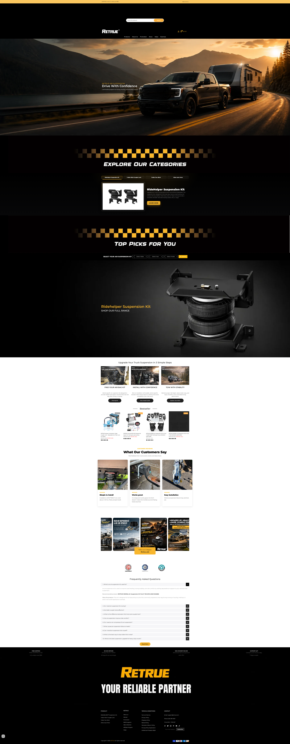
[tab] (112, 177)
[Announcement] (105, 2)
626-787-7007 (171, 718)
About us (125, 714)
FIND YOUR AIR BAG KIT (115, 387)
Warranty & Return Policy (148, 725)
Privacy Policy (145, 717)
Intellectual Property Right (149, 730)
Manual (125, 717)
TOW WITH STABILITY (175, 387)
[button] (104, 440)
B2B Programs (127, 722)
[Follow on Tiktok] (179, 726)
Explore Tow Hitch (175, 400)
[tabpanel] (145, 196)
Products (127, 36)
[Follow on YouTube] (176, 726)
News (150, 36)
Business (163, 36)
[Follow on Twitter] (167, 726)
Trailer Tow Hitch (105, 720)
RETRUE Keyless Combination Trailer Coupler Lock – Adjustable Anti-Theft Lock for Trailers (110, 435)
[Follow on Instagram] (170, 726)
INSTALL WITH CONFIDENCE (145, 387)
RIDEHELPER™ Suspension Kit (109, 715)
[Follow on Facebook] (165, 726)
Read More (145, 644)
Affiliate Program (128, 727)
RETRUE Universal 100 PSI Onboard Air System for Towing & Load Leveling (132, 434)
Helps (156, 36)
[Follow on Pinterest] (173, 726)
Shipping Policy (146, 720)
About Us (135, 36)
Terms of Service (146, 715)
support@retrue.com (173, 715)
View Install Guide (145, 400)
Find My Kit (115, 400)
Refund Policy (145, 722)
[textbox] (140, 256)
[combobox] (139, 256)
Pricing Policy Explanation (148, 727)
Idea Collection (127, 725)
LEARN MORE (153, 203)
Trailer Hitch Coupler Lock (107, 717)
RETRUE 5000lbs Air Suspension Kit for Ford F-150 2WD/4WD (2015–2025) (179, 434)
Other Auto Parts (105, 722)
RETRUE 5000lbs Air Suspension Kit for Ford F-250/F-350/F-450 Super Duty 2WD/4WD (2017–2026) (156, 435)
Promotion (143, 36)
